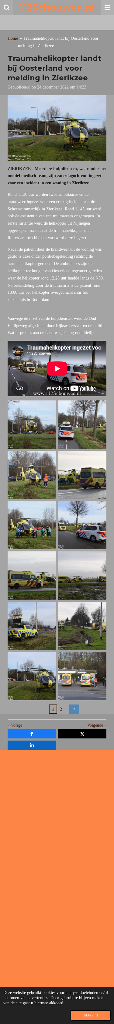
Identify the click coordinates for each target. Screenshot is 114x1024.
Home (13, 38)
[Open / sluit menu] (107, 7)
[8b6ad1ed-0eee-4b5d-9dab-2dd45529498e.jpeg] (82, 575)
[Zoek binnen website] (6, 7)
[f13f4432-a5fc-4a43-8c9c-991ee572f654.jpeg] (82, 424)
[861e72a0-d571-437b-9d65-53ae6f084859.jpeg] (32, 424)
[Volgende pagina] (74, 709)
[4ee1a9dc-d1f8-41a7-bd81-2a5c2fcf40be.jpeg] (32, 676)
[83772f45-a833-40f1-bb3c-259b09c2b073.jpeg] (82, 676)
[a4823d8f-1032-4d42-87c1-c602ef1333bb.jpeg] (32, 475)
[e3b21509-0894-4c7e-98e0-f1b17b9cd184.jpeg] (82, 475)
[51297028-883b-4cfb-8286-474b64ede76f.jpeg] (32, 626)
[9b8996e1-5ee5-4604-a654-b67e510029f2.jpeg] (82, 525)
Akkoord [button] (90, 1015)
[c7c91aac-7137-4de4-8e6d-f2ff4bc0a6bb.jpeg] (82, 626)
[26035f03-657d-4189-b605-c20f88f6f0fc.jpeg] (32, 525)
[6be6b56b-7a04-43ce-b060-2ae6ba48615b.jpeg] (32, 575)
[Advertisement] (57, 811)
